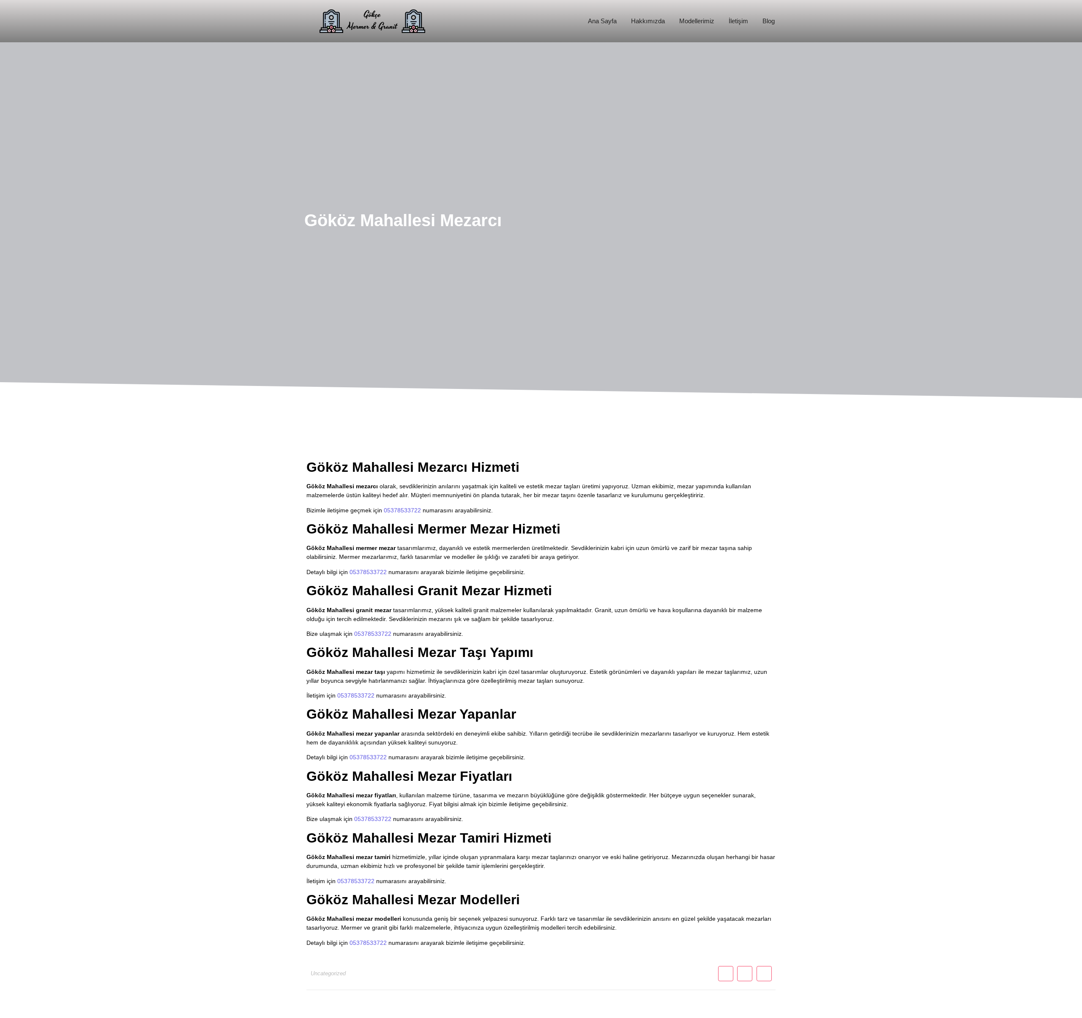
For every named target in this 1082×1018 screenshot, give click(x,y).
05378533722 (402, 510)
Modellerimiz (696, 21)
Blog (768, 21)
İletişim (738, 21)
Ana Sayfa (602, 21)
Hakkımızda (648, 21)
